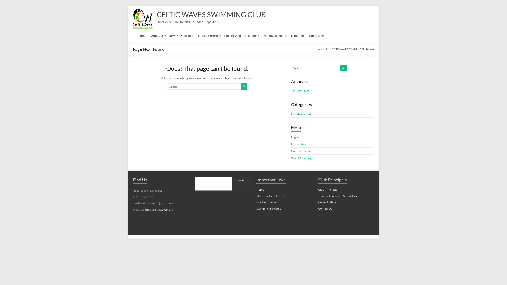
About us (157, 35)
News (172, 35)
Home (142, 35)
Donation (297, 35)
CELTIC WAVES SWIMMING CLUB (211, 14)
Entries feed (299, 144)
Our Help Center (266, 202)
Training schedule (274, 35)
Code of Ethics (327, 202)
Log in (295, 137)
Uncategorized (301, 114)
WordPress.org (301, 158)
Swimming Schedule (268, 208)
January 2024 (300, 91)
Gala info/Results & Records (200, 35)
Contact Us (316, 35)
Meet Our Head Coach (270, 196)
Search (242, 180)
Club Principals (327, 189)
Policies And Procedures (240, 35)
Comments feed (302, 151)
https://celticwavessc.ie (158, 209)
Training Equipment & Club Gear (338, 196)
